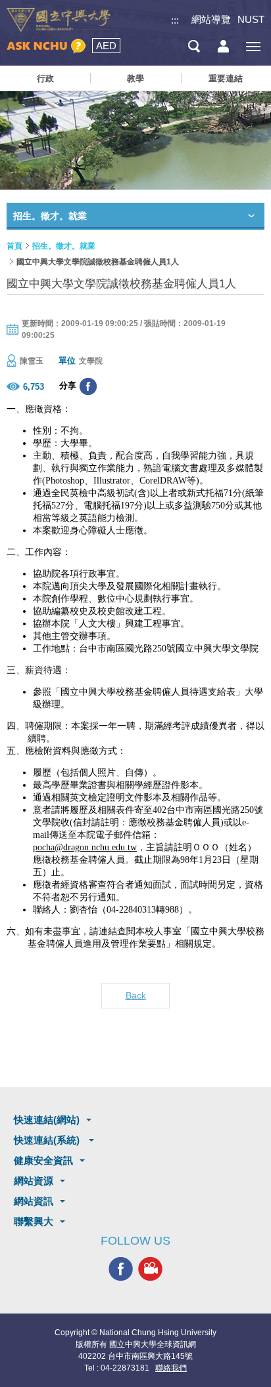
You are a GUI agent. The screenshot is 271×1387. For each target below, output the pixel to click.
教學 (135, 78)
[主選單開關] (252, 46)
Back (136, 995)
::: (175, 20)
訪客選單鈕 (223, 46)
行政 (45, 78)
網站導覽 (211, 19)
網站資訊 (33, 1201)
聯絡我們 (171, 1368)
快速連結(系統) (48, 1140)
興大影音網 (150, 1268)
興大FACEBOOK (121, 1268)
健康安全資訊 (43, 1160)
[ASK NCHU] (46, 46)
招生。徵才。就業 (63, 246)
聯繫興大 (33, 1221)
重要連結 (226, 78)
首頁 (14, 246)
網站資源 (33, 1180)
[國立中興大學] (59, 20)
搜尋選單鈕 (193, 46)
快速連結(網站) (47, 1119)
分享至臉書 (88, 386)
